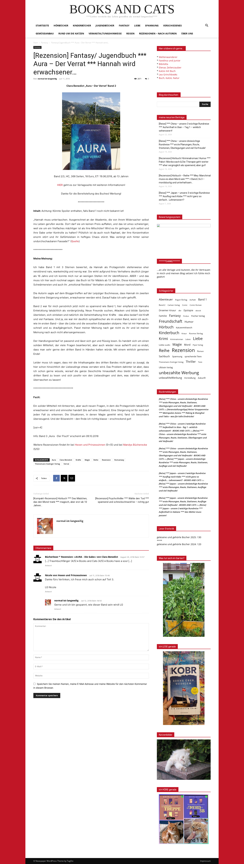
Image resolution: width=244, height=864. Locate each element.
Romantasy (119, 460)
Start (35, 42)
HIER (60, 185)
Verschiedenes (172, 25)
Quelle (75, 241)
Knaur (184, 333)
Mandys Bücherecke (135, 444)
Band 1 (202, 299)
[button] (207, 25)
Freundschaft (170, 321)
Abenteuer (166, 299)
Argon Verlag (181, 299)
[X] (64, 478)
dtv (179, 310)
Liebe (137, 25)
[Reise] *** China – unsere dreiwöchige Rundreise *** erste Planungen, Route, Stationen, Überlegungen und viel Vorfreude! (182, 144)
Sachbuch (164, 356)
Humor (189, 322)
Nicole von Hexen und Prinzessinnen (66, 575)
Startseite (42, 25)
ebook (198, 310)
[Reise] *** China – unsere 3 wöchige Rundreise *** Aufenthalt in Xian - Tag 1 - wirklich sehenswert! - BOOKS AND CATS (182, 427)
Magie (87, 460)
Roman (200, 351)
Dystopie (188, 310)
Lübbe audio (164, 344)
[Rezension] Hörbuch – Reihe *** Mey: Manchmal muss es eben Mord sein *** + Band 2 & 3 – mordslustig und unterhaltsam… (185, 179)
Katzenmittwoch (184, 327)
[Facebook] (56, 478)
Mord (187, 344)
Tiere (200, 362)
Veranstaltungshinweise (105, 33)
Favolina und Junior (169, 60)
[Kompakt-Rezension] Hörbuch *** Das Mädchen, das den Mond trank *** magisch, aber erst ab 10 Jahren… (60, 502)
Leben (188, 339)
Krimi (163, 338)
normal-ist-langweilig (47, 78)
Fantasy (124, 25)
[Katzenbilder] (184, 759)
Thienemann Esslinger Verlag (47, 464)
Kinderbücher (82, 25)
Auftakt (193, 299)
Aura (54, 460)
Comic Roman (196, 305)
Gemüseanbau (45, 33)
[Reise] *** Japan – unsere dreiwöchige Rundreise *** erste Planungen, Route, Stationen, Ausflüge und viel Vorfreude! (183, 462)
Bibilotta (163, 64)
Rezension (106, 460)
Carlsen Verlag (174, 305)
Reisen (130, 33)
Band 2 (162, 305)
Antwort (48, 565)
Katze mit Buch (167, 71)
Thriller (191, 361)
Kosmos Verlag (196, 333)
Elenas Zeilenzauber (170, 67)
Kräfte (78, 460)
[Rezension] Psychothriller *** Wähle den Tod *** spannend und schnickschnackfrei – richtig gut (122, 500)
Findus (186, 316)
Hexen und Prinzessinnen (90, 444)
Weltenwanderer (168, 57)
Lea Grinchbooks (168, 74)
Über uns (187, 33)
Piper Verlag (198, 345)
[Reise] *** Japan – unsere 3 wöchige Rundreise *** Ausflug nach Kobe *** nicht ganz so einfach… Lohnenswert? (184, 196)
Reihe (95, 460)
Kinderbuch (169, 333)
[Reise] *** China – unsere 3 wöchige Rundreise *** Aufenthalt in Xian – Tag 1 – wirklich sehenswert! (184, 127)
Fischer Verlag (198, 315)
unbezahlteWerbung (170, 377)
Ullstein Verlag (166, 367)
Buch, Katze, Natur (169, 78)
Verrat (66, 464)
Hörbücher (61, 25)
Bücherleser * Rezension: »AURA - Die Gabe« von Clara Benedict (81, 556)
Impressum (205, 861)
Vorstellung (190, 377)
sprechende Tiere (193, 356)
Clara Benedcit (66, 460)
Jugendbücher (105, 25)
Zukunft (202, 377)
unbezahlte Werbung (179, 372)
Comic (184, 305)
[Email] (71, 478)
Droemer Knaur (167, 310)
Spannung (152, 25)
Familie (163, 315)
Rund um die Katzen (71, 33)
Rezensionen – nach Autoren (158, 33)
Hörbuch (166, 327)
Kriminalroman (176, 339)
